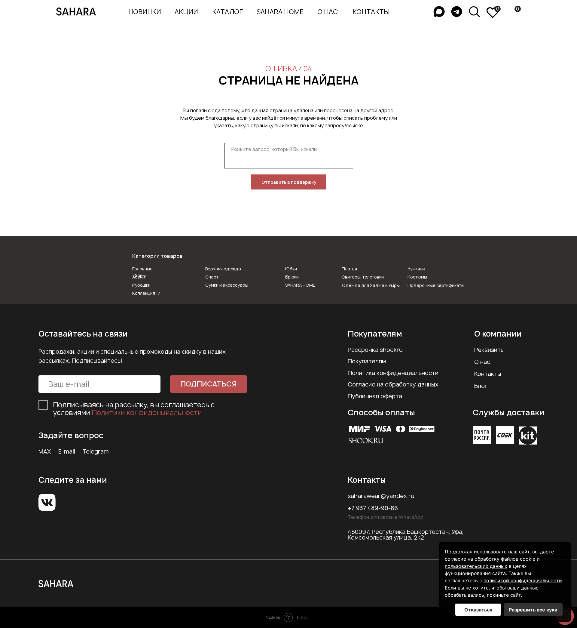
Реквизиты (489, 350)
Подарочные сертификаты (436, 285)
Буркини (416, 269)
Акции (186, 11)
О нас (482, 362)
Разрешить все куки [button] (533, 610)
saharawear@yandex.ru (381, 496)
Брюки (292, 277)
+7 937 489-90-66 (373, 508)
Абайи (138, 277)
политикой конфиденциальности (523, 580)
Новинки (144, 11)
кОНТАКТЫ (371, 11)
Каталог (227, 11)
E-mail (66, 451)
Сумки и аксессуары (226, 285)
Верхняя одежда (223, 269)
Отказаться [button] (478, 610)
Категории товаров (157, 256)
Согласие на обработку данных (393, 384)
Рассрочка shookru (375, 350)
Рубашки (141, 285)
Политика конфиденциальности (393, 373)
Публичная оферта (375, 396)
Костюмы (417, 277)
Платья (349, 269)
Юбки (291, 269)
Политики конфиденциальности (147, 412)
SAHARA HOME (280, 11)
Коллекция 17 (146, 293)
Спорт (211, 277)
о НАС (327, 11)
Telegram (95, 451)
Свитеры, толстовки (363, 277)
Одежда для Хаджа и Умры (371, 285)
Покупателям (367, 361)
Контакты (487, 374)
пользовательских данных (476, 566)
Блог (480, 386)
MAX (44, 451)
